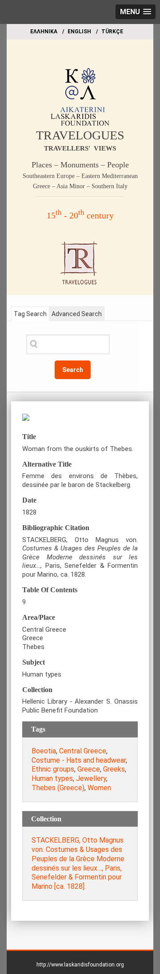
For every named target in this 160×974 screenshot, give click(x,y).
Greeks (114, 769)
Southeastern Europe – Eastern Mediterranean (80, 176)
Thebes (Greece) (58, 788)
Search (72, 369)
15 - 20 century (80, 215)
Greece (88, 769)
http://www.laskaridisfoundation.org (80, 965)
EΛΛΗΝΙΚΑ (43, 31)
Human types (52, 778)
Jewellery (91, 778)
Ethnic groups (53, 769)
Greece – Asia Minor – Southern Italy (80, 186)
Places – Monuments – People (80, 164)
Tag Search (30, 313)
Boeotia (44, 751)
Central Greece (82, 751)
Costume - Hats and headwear (79, 760)
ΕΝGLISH (79, 31)
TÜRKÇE (112, 31)
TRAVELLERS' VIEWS (80, 148)
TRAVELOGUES (80, 135)
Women (99, 788)
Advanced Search (77, 313)
